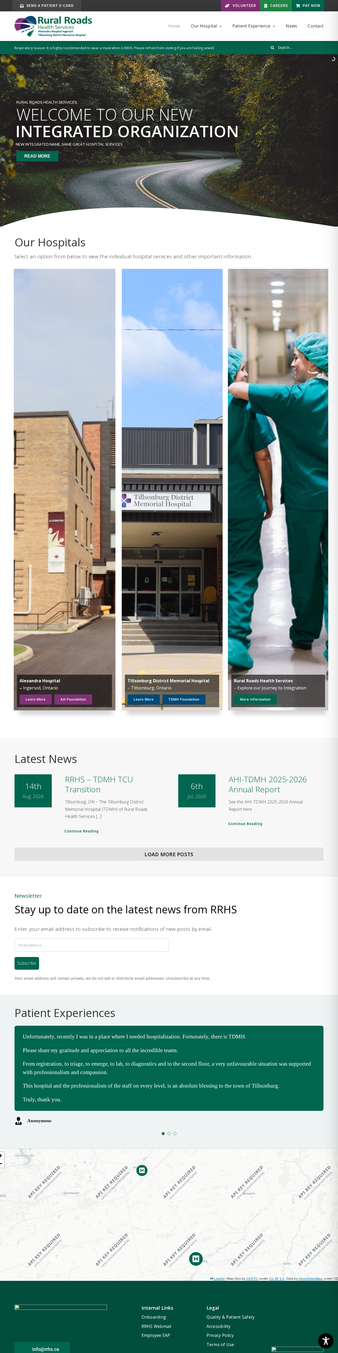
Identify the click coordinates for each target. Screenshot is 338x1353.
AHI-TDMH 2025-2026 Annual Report (268, 784)
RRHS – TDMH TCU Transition (99, 784)
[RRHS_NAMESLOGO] (53, 18)
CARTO (251, 1278)
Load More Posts (168, 854)
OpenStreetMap (310, 1278)
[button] (196, 1259)
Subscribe (26, 963)
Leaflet (218, 1278)
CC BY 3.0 (277, 1278)
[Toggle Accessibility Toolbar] (326, 1341)
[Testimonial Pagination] (163, 1133)
